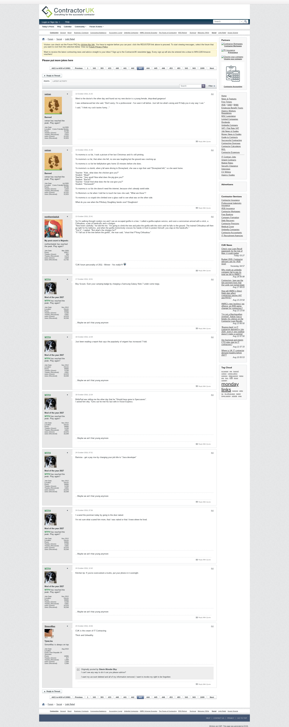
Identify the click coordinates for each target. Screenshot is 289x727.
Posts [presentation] (46, 81)
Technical (193, 32)
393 (102, 68)
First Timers (226, 102)
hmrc (226, 378)
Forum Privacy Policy (98, 47)
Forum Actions (96, 27)
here (149, 52)
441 (125, 68)
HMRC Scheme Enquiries (148, 32)
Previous (79, 68)
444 (148, 68)
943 (194, 68)
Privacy (230, 718)
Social (214, 32)
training (238, 394)
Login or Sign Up (50, 22)
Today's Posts (48, 27)
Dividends (225, 122)
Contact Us (218, 718)
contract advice (232, 373)
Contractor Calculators (231, 146)
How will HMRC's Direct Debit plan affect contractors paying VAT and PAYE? (231, 294)
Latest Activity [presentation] (60, 81)
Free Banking (227, 214)
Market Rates (227, 163)
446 (163, 68)
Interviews (225, 169)
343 (94, 68)
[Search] (245, 22)
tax (222, 394)
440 (117, 68)
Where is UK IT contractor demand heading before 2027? (232, 352)
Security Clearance (229, 166)
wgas (240, 396)
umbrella (234, 396)
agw (231, 371)
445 (155, 68)
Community (80, 27)
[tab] (46, 81)
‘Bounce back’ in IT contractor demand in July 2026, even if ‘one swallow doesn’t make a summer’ (232, 330)
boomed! (236, 371)
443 (140, 68)
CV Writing (226, 172)
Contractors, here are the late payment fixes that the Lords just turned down (232, 282)
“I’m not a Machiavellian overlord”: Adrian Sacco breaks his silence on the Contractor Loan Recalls (232, 317)
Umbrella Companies (131, 32)
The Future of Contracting (168, 32)
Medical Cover (227, 226)
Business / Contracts (81, 32)
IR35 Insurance (228, 208)
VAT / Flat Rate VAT (230, 128)
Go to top (242, 718)
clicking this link (88, 44)
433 (109, 68)
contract (224, 373)
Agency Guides (228, 175)
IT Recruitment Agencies (232, 235)
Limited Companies (229, 119)
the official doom (230, 394)
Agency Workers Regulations (228, 112)
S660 (229, 105)
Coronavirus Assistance (98, 32)
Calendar (68, 27)
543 (186, 68)
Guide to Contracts (229, 137)
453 (171, 68)
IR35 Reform (182, 32)
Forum (50, 39)
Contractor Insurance (230, 200)
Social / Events (233, 32)
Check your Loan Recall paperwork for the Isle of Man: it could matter (231, 251)
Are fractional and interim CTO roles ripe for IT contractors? (232, 342)
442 (132, 68)
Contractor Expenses (230, 152)
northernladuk (52, 216)
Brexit (69, 32)
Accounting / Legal (115, 32)
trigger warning (226, 396)
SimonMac (50, 626)
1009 (202, 68)
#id (212, 94)
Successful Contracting (231, 140)
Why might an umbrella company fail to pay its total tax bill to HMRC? (231, 272)
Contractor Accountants (231, 232)
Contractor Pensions (230, 223)
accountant (224, 371)
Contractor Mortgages (230, 211)
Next (212, 68)
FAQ (59, 27)
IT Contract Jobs (228, 157)
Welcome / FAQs (203, 32)
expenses (224, 376)
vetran (48, 94)
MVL (223, 149)
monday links (230, 386)
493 (178, 68)
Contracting (54, 32)
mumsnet (235, 391)
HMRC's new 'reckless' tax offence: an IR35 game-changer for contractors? (232, 306)
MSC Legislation (228, 116)
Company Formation (230, 217)
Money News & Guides (231, 134)
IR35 (223, 105)
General (63, 32)
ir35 (231, 378)
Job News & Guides (230, 131)
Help (67, 22)
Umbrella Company (229, 125)
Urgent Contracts (228, 160)
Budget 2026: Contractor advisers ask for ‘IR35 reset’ (232, 261)
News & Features (228, 99)
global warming (233, 376)
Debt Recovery (227, 220)
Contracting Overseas (230, 143)
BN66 (236, 105)
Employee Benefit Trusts (232, 108)
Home (224, 96)
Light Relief (222, 32)
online (241, 391)
